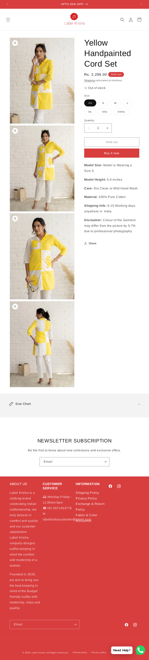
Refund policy (80, 652)
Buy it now (111, 153)
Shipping (89, 80)
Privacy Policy (86, 498)
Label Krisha (38, 652)
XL (92, 112)
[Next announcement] (141, 4)
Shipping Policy (87, 492)
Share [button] (93, 243)
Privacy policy (99, 652)
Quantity (89, 120)
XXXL (123, 112)
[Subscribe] (105, 461)
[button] (8, 19)
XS (92, 103)
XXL (107, 112)
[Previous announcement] (7, 4)
